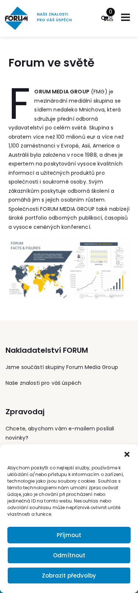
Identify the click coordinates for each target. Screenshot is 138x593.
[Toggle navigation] (125, 17)
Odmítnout (69, 555)
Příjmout (69, 535)
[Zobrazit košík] (106, 18)
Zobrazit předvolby (69, 575)
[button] (127, 453)
